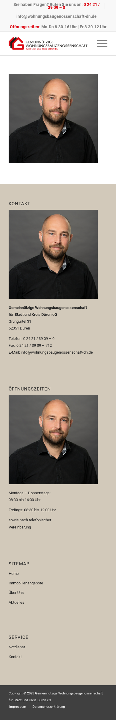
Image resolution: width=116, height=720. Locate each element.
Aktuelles (16, 602)
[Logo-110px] (48, 43)
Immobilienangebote (26, 583)
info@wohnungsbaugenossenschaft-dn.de (56, 16)
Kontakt (15, 657)
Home (14, 573)
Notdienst (17, 647)
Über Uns (16, 592)
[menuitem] (56, 6)
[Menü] (99, 43)
